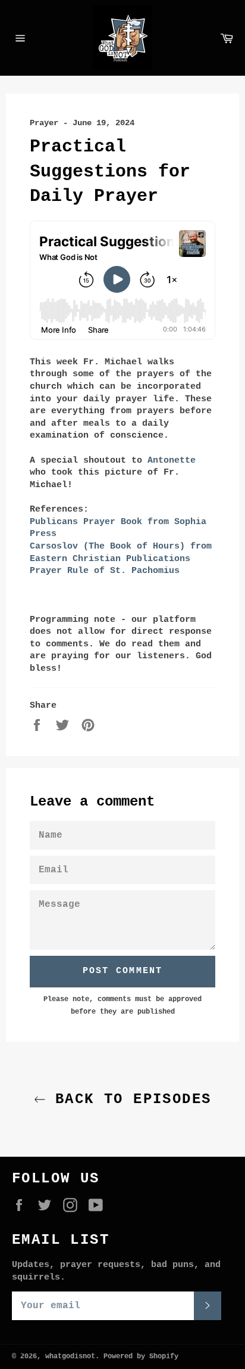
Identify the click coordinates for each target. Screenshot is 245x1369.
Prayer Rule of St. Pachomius (105, 571)
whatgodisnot (70, 1356)
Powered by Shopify (140, 1356)
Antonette (171, 461)
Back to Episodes (129, 1099)
